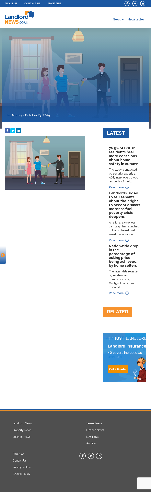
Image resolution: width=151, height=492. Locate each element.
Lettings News (21, 436)
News (117, 19)
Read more (116, 187)
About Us (11, 3)
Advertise (54, 3)
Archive (91, 443)
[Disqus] (51, 241)
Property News (22, 430)
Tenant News (94, 423)
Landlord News (22, 423)
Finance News (95, 430)
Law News (92, 436)
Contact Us (32, 3)
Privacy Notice (22, 467)
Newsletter (136, 19)
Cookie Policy (21, 473)
